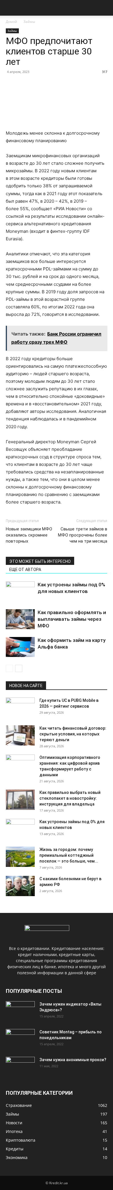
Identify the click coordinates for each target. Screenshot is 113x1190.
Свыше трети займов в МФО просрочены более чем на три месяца (82, 535)
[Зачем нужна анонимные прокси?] (20, 1067)
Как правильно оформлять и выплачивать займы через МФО (72, 619)
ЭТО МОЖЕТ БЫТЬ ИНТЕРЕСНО (40, 561)
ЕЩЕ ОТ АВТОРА (25, 569)
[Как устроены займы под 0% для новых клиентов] (20, 591)
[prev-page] (9, 668)
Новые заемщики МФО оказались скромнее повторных (29, 535)
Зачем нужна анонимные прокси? (72, 1059)
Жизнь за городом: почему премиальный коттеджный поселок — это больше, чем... (68, 855)
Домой (11, 21)
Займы (29, 21)
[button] (10, 8)
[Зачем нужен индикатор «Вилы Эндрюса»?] (20, 1011)
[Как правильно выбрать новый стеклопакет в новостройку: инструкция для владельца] (20, 800)
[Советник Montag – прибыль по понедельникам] (20, 1039)
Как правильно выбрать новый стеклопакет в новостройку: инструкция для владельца (70, 798)
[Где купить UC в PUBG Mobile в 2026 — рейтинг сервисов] (20, 707)
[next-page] (18, 668)
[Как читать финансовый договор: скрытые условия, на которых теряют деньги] (20, 735)
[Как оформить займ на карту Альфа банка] (20, 647)
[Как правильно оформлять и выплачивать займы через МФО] (20, 619)
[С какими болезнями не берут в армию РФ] (20, 886)
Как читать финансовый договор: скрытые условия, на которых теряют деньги (72, 734)
